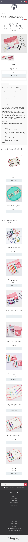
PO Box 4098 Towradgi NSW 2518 (15, 530)
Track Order (14, 500)
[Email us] (10, 492)
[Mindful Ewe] (14, 6)
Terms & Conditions (15, 487)
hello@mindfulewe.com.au (15, 528)
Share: (20, 19)
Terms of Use (14, 517)
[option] (14, 43)
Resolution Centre (14, 502)
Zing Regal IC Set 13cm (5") (14, 435)
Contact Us (14, 512)
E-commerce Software (12, 539)
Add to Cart (14, 180)
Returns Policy (14, 521)
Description (5, 84)
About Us (14, 507)
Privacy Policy (22, 487)
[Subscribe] (25, 484)
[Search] (25, 13)
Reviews (12, 84)
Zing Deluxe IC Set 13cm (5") (14, 310)
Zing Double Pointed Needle (14, 247)
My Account (14, 498)
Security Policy (14, 523)
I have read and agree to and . (14, 487)
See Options (14, 254)
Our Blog (14, 509)
